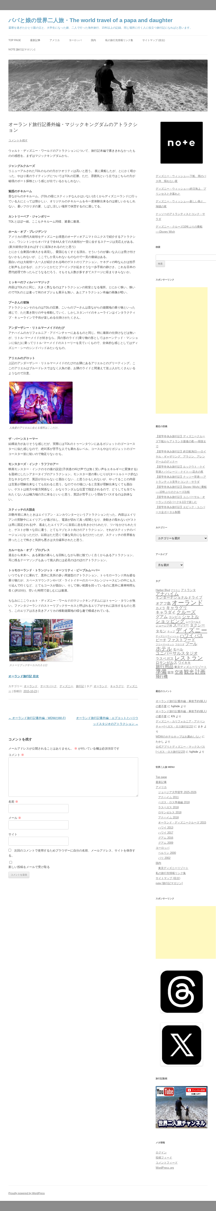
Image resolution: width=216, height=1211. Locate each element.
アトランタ (188, 590)
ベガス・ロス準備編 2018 (174, 802)
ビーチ (161, 640)
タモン (161, 631)
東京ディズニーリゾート (190, 667)
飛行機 (162, 676)
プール (191, 644)
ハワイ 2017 (165, 832)
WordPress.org (165, 1167)
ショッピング (170, 621)
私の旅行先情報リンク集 (119, 40)
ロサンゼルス (166, 662)
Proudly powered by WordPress (26, 1193)
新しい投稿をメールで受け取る (29, 867)
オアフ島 (163, 603)
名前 (13, 801)
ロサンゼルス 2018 (169, 812)
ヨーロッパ (75, 40)
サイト (12, 834)
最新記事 (35, 40)
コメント (16, 754)
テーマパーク (48, 686)
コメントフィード (167, 1162)
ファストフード (181, 640)
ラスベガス (165, 659)
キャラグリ (117, 686)
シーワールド (193, 621)
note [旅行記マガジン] (21, 49)
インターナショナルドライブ (179, 597)
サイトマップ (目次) (153, 40)
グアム (162, 616)
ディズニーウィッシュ (167, 636)
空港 (179, 672)
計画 (200, 672)
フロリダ (179, 644)
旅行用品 (164, 666)
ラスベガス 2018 (168, 807)
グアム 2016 (165, 837)
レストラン (188, 658)
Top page (14, 40)
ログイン (161, 1152)
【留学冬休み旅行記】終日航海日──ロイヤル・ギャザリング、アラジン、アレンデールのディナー (181, 456)
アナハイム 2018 (168, 817)
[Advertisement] (182, 350)
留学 (170, 672)
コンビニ (175, 617)
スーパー (181, 625)
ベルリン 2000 (167, 852)
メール (14, 817)
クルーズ (186, 612)
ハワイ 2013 (165, 827)
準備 (161, 671)
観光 (189, 672)
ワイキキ (184, 662)
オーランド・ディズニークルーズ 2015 (182, 822)
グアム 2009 (165, 842)
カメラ (160, 608)
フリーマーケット (165, 644)
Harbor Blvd (163, 590)
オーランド (31, 686)
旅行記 (80, 686)
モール (178, 649)
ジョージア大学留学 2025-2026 (177, 792)
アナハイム (167, 593)
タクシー (197, 625)
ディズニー (66, 686)
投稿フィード (164, 1157)
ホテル (164, 649)
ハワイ (187, 635)
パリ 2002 (164, 858)
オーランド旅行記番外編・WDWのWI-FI (37, 718)
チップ (171, 631)
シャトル (190, 616)
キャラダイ (166, 612)
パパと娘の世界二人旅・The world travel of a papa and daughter (90, 20)
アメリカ (55, 40)
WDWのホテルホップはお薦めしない (178, 736)
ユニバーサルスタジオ (177, 653)
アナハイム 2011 (168, 797)
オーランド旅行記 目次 (23, 676)
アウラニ (175, 590)
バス (198, 635)
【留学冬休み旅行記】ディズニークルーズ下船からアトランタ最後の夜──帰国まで (181, 441)
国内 (93, 40)
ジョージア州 (164, 625)
